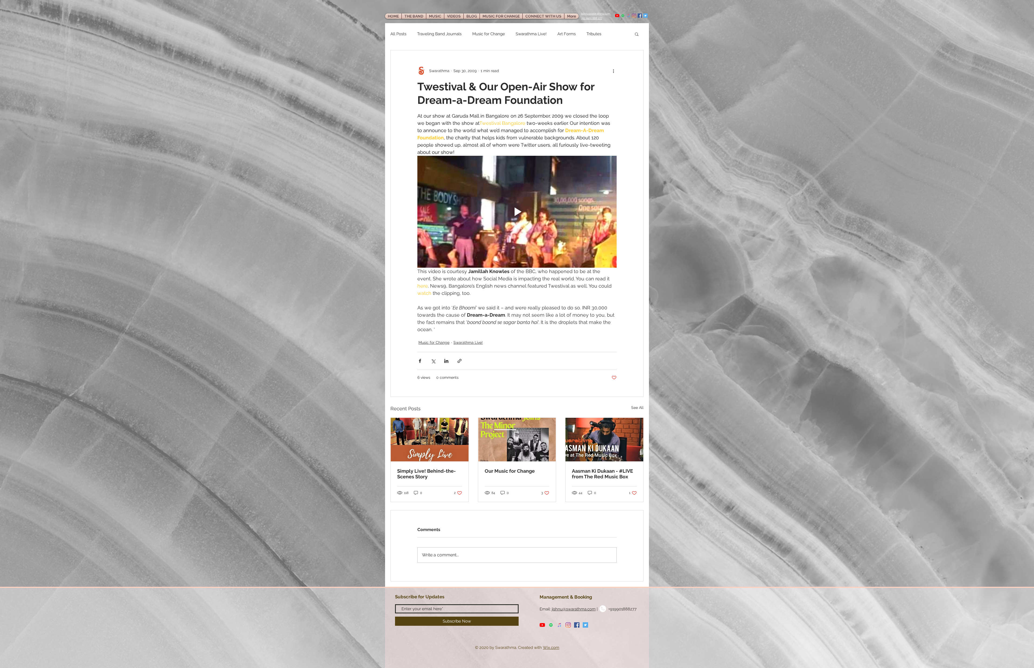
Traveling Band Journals (439, 33)
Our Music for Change (510, 471)
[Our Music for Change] (517, 439)
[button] (636, 34)
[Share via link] (459, 360)
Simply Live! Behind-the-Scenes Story (426, 473)
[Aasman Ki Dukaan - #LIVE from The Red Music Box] (604, 439)
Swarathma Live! (531, 33)
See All (637, 407)
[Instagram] (634, 15)
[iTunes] (628, 15)
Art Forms (566, 33)
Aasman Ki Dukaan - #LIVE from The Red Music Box (602, 473)
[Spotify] (623, 15)
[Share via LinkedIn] (446, 360)
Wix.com (551, 647)
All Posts (398, 33)
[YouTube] (617, 15)
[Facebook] (640, 15)
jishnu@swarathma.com (574, 609)
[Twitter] (645, 15)
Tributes (593, 33)
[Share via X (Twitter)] (433, 360)
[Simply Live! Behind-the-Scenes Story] (430, 439)
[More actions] (613, 71)
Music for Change (488, 33)
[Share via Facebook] (419, 360)
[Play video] (517, 212)
